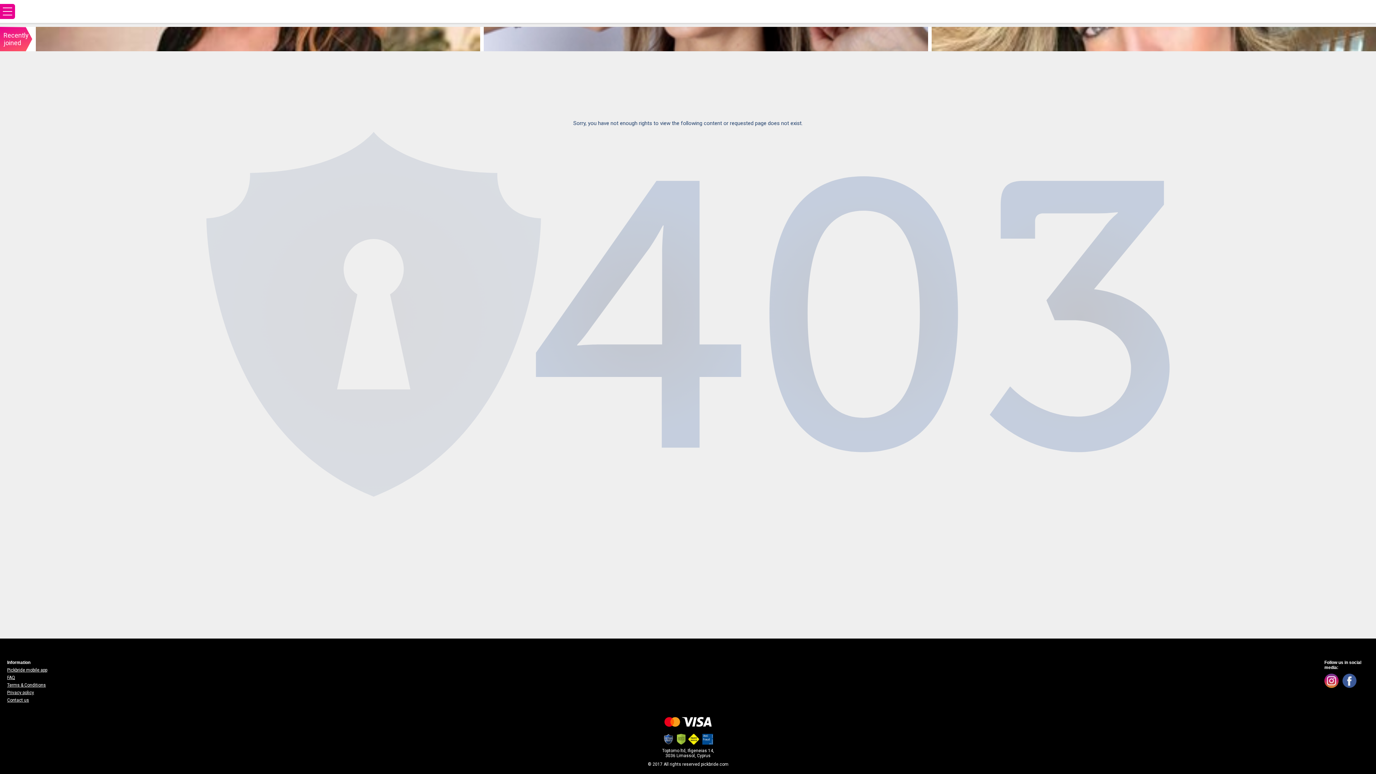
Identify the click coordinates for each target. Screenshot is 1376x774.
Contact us (18, 700)
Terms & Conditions (26, 685)
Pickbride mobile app (27, 670)
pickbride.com (714, 764)
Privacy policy (20, 692)
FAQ (11, 677)
